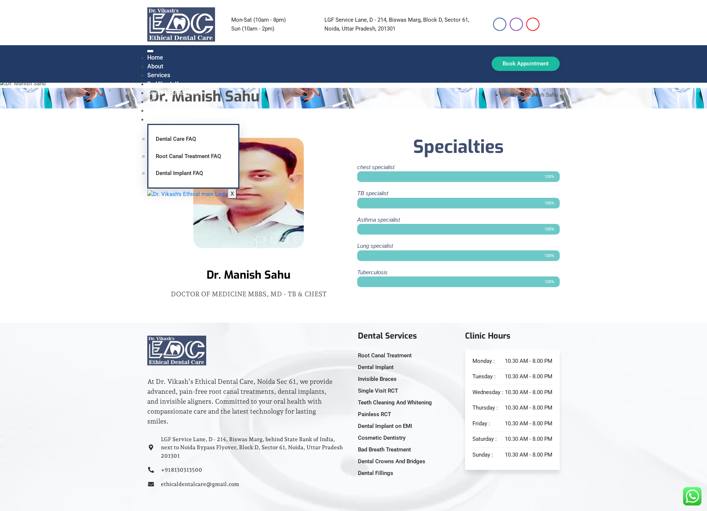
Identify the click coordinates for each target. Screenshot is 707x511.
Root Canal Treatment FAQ (188, 156)
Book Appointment (526, 63)
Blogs (154, 101)
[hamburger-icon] (150, 51)
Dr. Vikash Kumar (170, 84)
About (155, 66)
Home (155, 57)
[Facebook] (499, 24)
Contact (157, 110)
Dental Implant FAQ (179, 173)
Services (158, 75)
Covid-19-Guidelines (173, 92)
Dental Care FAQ (169, 119)
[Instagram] (516, 24)
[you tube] (532, 24)
